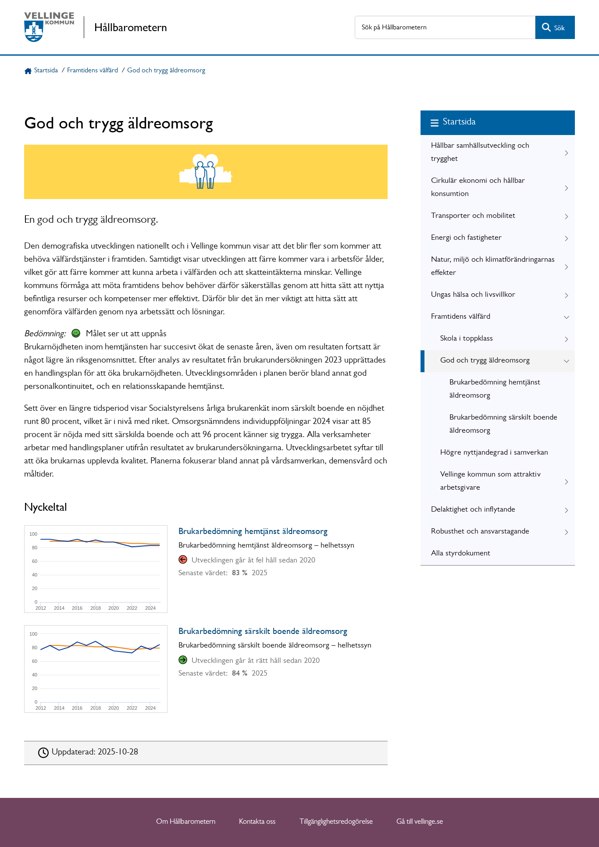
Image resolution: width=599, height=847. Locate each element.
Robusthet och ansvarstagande (480, 532)
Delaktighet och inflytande (473, 510)
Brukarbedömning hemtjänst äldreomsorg (494, 389)
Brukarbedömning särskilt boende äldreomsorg (503, 424)
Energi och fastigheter (466, 238)
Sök (559, 27)
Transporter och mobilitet (473, 217)
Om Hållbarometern (185, 822)
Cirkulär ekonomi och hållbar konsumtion (478, 188)
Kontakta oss (257, 822)
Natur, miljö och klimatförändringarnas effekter (493, 267)
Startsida (46, 71)
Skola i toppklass (466, 339)
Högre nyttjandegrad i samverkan (494, 453)
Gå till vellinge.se (419, 822)
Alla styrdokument (460, 554)
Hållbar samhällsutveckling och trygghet (480, 153)
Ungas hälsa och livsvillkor (473, 295)
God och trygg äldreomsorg (166, 71)
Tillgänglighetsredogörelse (336, 822)
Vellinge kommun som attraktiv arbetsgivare (490, 481)
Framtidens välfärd (92, 71)
